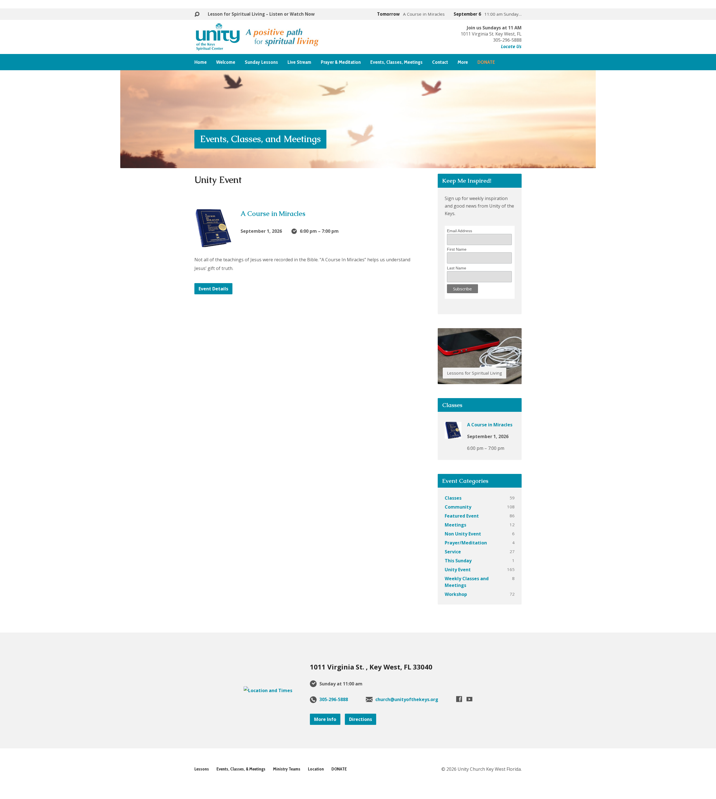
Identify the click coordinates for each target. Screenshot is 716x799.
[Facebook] (459, 699)
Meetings (455, 525)
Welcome (225, 62)
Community (458, 507)
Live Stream (299, 62)
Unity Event (458, 570)
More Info (325, 719)
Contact (440, 62)
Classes (453, 498)
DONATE (339, 769)
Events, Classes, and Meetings (260, 139)
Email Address (459, 231)
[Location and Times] (268, 690)
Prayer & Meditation (341, 62)
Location (316, 769)
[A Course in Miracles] (213, 243)
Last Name (456, 268)
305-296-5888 (333, 699)
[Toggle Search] (196, 14)
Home (200, 62)
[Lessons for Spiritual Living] (480, 380)
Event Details (213, 289)
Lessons (201, 769)
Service (453, 552)
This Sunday (458, 561)
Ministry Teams (286, 769)
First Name (457, 249)
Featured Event (462, 516)
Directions (360, 719)
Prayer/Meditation (466, 543)
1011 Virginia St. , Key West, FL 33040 (371, 666)
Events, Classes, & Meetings (240, 769)
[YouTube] (469, 699)
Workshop (456, 594)
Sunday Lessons (261, 62)
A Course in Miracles (273, 213)
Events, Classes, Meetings (396, 62)
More (463, 62)
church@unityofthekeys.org (406, 699)
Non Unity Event (463, 534)
